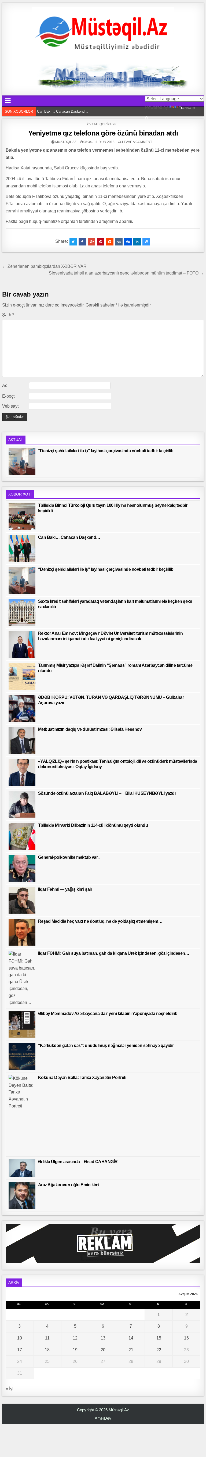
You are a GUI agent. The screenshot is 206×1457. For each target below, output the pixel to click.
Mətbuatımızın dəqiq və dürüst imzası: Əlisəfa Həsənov (90, 729)
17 (19, 1350)
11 (47, 1338)
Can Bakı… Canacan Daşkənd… (69, 537)
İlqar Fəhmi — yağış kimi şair (65, 889)
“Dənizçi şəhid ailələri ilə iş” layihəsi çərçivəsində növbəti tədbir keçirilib (92, 111)
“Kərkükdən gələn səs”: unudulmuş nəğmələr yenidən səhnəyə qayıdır (106, 1045)
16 (186, 1338)
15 (158, 1338)
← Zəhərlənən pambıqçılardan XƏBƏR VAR (44, 266)
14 (130, 1338)
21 (130, 1350)
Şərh (8, 314)
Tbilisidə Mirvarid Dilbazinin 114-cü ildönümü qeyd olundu (93, 825)
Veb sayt (10, 406)
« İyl (9, 1389)
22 (158, 1350)
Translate (187, 107)
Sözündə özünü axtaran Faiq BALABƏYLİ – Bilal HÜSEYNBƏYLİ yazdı (107, 793)
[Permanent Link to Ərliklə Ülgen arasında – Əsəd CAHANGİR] (22, 1168)
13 (103, 1338)
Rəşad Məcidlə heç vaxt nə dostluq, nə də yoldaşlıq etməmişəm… (100, 921)
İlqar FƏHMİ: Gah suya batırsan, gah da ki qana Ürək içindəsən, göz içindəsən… (113, 953)
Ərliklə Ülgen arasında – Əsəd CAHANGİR (78, 1161)
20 (103, 1350)
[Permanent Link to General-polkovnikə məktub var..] (22, 868)
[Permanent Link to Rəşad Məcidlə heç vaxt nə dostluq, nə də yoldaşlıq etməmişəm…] (22, 932)
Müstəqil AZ (65, 142)
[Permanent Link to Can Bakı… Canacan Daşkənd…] (22, 548)
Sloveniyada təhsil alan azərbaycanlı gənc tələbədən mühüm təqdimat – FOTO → (126, 273)
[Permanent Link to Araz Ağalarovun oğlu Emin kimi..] (22, 1195)
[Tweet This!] (73, 241)
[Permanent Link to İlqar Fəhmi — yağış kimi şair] (22, 900)
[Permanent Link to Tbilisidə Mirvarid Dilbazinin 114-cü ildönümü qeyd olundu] (22, 836)
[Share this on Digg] (128, 241)
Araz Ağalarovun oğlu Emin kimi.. (69, 1184)
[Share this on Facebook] (82, 241)
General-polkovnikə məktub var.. (69, 857)
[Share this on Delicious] (146, 241)
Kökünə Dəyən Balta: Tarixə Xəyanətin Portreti (82, 1077)
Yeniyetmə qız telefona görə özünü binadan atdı (103, 133)
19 (75, 1350)
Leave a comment (137, 142)
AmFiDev (103, 1418)
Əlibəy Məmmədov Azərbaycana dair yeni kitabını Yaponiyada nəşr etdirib (108, 1013)
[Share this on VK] (119, 241)
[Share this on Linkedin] (137, 241)
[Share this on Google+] (91, 241)
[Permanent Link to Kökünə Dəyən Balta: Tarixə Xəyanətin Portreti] (22, 1114)
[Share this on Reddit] (109, 241)
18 (47, 1350)
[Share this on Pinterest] (100, 241)
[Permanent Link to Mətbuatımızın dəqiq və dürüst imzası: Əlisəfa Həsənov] (22, 740)
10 (19, 1338)
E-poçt (8, 396)
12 (75, 1338)
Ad (5, 385)
